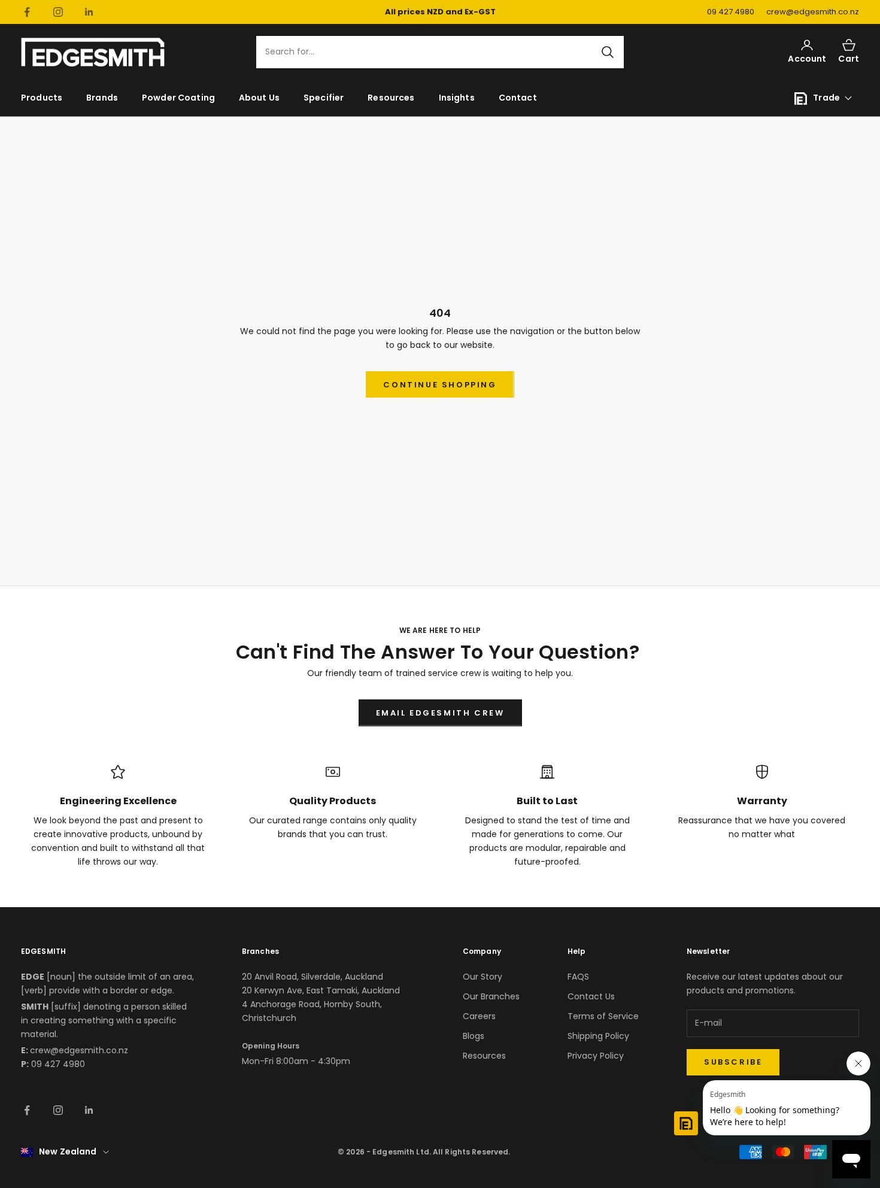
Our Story (482, 977)
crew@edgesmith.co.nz (812, 11)
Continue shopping (439, 384)
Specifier (324, 98)
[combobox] (432, 52)
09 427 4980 (730, 11)
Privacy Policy (596, 1056)
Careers (479, 1016)
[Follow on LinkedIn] (89, 12)
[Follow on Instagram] (58, 12)
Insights (457, 98)
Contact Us (591, 996)
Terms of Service (603, 1016)
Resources (391, 98)
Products (41, 98)
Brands (102, 98)
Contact (518, 98)
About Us (259, 98)
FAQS (578, 977)
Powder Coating (178, 98)
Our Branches (491, 996)
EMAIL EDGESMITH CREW (440, 713)
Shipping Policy (598, 1036)
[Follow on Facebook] (27, 12)
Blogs (473, 1036)
